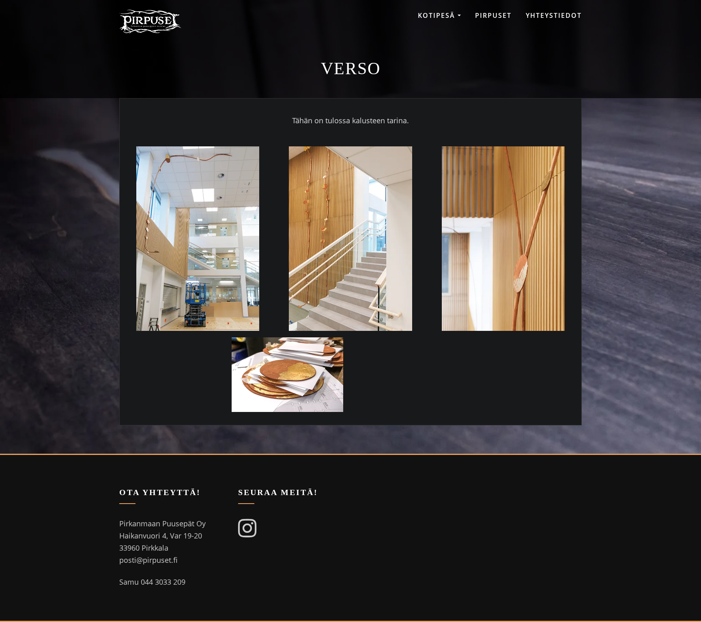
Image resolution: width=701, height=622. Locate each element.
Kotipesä (438, 15)
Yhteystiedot (554, 15)
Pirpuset (493, 15)
